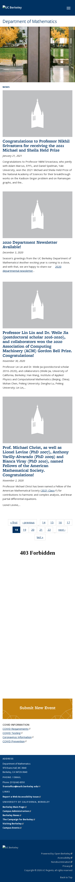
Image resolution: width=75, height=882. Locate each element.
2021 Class (49, 490)
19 (25, 530)
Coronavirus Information (18, 737)
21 (42, 530)
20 (34, 530)
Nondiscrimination (61, 861)
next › (63, 529)
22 (50, 530)
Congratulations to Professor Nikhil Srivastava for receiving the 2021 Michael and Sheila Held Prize (36, 145)
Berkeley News (12, 815)
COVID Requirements (17, 728)
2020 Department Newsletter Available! (30, 244)
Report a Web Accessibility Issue (22, 796)
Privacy (67, 866)
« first (15, 522)
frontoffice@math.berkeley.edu (21, 786)
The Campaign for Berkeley (19, 819)
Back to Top (66, 877)
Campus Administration (17, 811)
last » (41, 537)
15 (53, 523)
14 (45, 523)
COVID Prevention (15, 741)
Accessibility (65, 857)
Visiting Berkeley (13, 823)
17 (69, 523)
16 (61, 523)
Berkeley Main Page (15, 806)
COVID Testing (13, 733)
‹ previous (29, 522)
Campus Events (12, 827)
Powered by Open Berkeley (56, 853)
